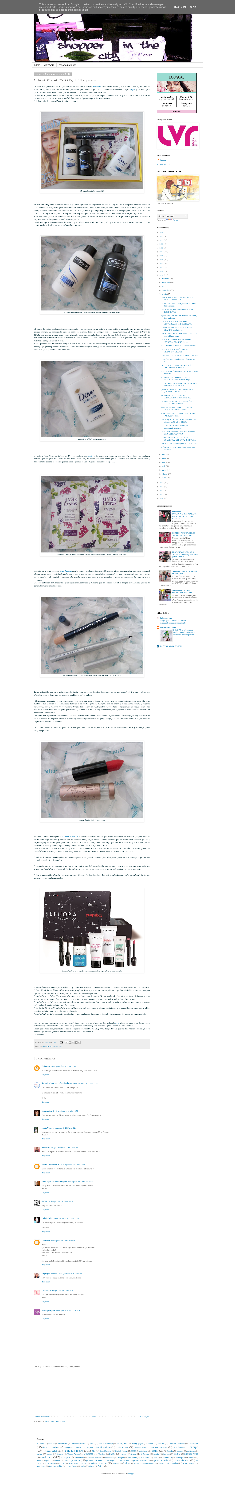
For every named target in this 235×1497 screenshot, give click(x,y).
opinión (48, 1460)
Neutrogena (180, 1457)
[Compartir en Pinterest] (79, 1042)
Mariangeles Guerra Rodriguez (54, 1181)
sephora (94, 1463)
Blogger (131, 1473)
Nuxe (39, 1460)
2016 (162, 271)
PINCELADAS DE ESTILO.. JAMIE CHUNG (179, 355)
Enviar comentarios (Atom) (55, 1421)
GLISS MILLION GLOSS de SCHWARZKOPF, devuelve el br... (176, 396)
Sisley (126, 1463)
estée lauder (143, 1451)
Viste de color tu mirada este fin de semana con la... (179, 360)
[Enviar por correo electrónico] (66, 1042)
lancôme (166, 1453)
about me (51, 1444)
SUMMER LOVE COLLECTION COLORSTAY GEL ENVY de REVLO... (178, 438)
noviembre (166, 282)
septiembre (166, 290)
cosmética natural (160, 1447)
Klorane (133, 1453)
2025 (162, 236)
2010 (162, 498)
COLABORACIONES (67, 65)
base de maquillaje (106, 1443)
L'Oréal (156, 1453)
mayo (164, 462)
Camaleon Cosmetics (177, 1443)
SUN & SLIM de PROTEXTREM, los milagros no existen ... (179, 372)
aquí (133, 89)
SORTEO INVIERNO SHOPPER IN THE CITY (182, 591)
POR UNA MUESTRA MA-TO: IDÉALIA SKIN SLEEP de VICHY (178, 432)
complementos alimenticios (98, 1447)
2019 (162, 259)
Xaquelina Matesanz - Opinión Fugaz (57, 1083)
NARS (156, 1457)
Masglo (121, 1457)
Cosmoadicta (47, 1111)
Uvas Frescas (66, 570)
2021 (162, 251)
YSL (100, 1465)
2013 (162, 486)
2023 (162, 243)
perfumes (75, 1460)
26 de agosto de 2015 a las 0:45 (70, 1273)
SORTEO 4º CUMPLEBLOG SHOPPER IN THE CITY (183, 534)
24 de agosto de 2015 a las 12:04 (63, 1066)
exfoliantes (191, 1451)
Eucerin (170, 1451)
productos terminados (141, 1460)
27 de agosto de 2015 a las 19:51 (68, 1310)
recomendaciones (56, 1046)
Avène (92, 1443)
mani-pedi (65, 1457)
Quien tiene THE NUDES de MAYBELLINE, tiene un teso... (179, 316)
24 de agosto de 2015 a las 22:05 (66, 1218)
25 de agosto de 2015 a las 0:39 (63, 1240)
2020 (162, 255)
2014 (162, 482)
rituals (62, 1463)
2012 (162, 490)
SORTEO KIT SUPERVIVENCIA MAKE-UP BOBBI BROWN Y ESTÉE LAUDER (184, 515)
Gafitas (44, 1201)
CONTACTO (49, 65)
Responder (46, 1074)
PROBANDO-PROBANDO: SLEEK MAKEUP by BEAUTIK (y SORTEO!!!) (185, 554)
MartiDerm (79, 1457)
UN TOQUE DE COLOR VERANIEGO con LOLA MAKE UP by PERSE (178, 420)
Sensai (84, 1463)
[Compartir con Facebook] (76, 1042)
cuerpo (194, 1447)
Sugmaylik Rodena (49, 1273)
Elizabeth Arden (120, 1451)
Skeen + (136, 1463)
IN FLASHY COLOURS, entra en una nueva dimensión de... (178, 304)
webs (83, 1466)
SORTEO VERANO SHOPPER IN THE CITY (184, 572)
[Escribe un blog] (69, 1042)
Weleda (91, 1466)
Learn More (180, 7)
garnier (49, 1453)
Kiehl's (123, 1453)
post (90, 455)
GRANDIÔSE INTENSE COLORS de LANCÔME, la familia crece (176, 408)
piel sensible (124, 1460)
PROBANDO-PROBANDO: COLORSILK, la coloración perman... (179, 334)
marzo (164, 470)
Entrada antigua (143, 1416)
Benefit (150, 1443)
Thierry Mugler (189, 1463)
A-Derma (40, 1443)
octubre (165, 286)
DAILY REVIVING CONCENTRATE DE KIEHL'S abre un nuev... (178, 298)
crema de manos (179, 1447)
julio (164, 454)
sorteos (161, 1463)
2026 (162, 232)
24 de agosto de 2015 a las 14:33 (67, 1147)
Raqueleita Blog (48, 1147)
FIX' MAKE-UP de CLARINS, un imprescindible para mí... (174, 426)
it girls (112, 1453)
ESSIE (133, 1451)
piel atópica (111, 1460)
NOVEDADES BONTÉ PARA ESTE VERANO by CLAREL (176, 350)
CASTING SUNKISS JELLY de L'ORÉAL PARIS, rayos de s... (178, 414)
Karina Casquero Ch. (50, 1164)
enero (164, 477)
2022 (162, 247)
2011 (162, 494)
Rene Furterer (50, 1463)
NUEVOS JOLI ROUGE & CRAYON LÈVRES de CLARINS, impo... (176, 340)
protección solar (161, 1460)
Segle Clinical (73, 1463)
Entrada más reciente (42, 1416)
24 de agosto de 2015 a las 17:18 (72, 1164)
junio (164, 458)
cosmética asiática (140, 1447)
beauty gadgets (138, 1443)
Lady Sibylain (47, 1218)
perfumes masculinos (94, 1460)
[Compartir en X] (72, 1042)
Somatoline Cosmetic (148, 1463)
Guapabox (98, 86)
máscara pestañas (94, 1457)
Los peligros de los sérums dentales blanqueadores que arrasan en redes (173, 621)
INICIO (37, 65)
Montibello (145, 1457)
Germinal (60, 1454)
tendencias (173, 1463)
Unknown (46, 1066)
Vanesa (163, 160)
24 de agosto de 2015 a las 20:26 (80, 1181)
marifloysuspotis (48, 1310)
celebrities (193, 1443)
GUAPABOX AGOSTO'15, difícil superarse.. (178, 345)
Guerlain (101, 1453)
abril (164, 466)
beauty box (122, 1443)
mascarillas (109, 1457)
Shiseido (116, 1463)
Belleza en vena (166, 618)
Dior (93, 1451)
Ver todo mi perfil (163, 164)
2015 (162, 275)
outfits (57, 1460)
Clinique (67, 1447)
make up (46, 1457)
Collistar (78, 1447)
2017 (162, 267)
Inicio (94, 1416)
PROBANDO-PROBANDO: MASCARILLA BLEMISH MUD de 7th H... (179, 384)
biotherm (161, 1443)
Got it (193, 7)
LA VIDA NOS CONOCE (171, 646)
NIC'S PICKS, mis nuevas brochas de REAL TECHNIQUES (178, 310)
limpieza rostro (191, 1453)
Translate (176, 220)
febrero (165, 474)
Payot (66, 1460)
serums (104, 1463)
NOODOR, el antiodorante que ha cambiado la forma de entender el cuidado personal (184, 632)
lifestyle (177, 1453)
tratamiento (41, 1466)
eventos (180, 1451)
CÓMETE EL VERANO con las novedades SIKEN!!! (178, 448)
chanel (45, 1447)
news (191, 1457)
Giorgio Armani (73, 1453)
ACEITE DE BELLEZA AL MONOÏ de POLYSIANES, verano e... (176, 402)
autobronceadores (78, 1443)
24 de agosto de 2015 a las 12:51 (65, 1111)
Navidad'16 (167, 1457)
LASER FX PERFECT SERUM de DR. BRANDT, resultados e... (176, 328)
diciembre (166, 278)
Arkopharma (62, 1443)
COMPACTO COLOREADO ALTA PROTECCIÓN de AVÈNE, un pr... (176, 378)
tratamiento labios (56, 1466)
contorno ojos (122, 1447)
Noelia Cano (47, 1128)
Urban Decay (72, 1466)
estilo (155, 1450)
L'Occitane (145, 1453)
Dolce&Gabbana (105, 1451)
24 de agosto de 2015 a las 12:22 (85, 1083)
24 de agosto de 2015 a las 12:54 (65, 1128)
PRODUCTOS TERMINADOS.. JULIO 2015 (179, 443)
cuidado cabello (51, 1450)
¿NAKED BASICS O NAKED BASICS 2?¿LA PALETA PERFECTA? (178, 390)
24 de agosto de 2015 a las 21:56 (60, 1201)
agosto (164, 294)
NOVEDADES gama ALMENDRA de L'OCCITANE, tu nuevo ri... (176, 366)
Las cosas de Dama (168, 627)
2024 (162, 240)
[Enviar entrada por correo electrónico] (61, 1042)
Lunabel (45, 1290)
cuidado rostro (74, 1450)
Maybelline (132, 1457)
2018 (162, 263)
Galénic (40, 1453)
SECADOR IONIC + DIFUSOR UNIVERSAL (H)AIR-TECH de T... (176, 322)
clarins (55, 1447)
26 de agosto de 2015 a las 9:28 (61, 1290)
